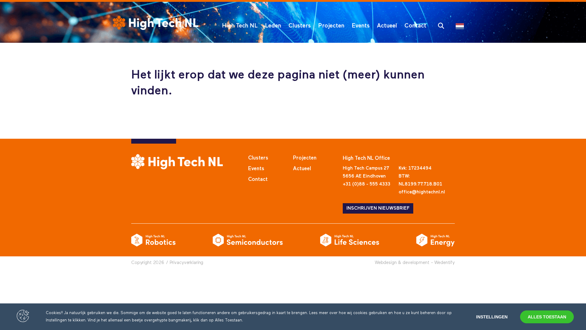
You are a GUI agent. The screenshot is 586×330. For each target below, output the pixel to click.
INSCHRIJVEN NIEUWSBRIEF (378, 208)
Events (361, 26)
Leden (273, 26)
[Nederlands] (461, 26)
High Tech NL (240, 26)
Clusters (299, 26)
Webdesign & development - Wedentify (415, 262)
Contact (415, 26)
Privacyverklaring (187, 262)
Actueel (387, 26)
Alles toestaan (547, 316)
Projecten (331, 26)
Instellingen (492, 316)
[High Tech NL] (155, 23)
